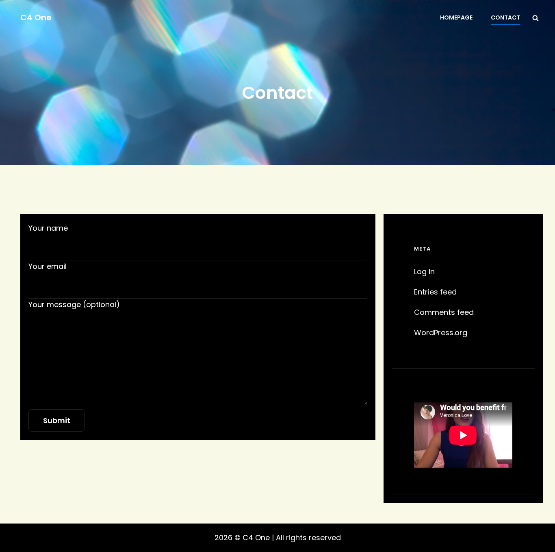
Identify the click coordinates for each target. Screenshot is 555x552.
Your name (48, 228)
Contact (505, 17)
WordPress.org (440, 332)
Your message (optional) (74, 304)
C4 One (36, 17)
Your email (47, 266)
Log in (424, 271)
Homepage (456, 17)
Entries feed (435, 292)
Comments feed (444, 312)
